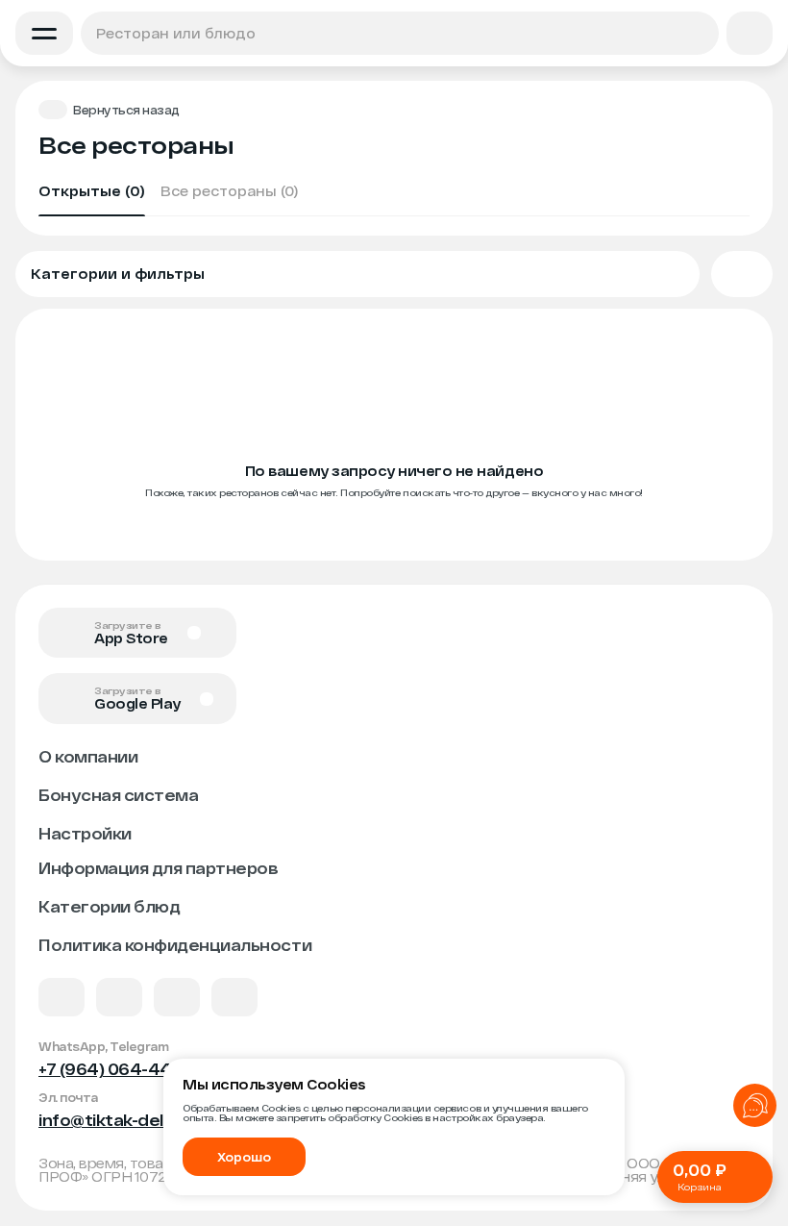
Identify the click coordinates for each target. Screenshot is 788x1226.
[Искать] (698, 33)
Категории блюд (109, 906)
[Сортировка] (742, 274)
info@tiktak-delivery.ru (131, 1120)
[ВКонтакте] (61, 997)
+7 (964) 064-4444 (117, 1069)
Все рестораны (229, 191)
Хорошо (244, 1156)
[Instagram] (234, 997)
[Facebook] (119, 997)
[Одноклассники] (177, 997)
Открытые (91, 191)
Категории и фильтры (118, 273)
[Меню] (44, 33)
